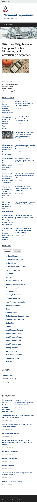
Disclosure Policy (9, 379)
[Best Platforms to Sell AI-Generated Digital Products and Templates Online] (7, 158)
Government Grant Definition (11, 433)
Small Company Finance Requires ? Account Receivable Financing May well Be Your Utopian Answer (17, 442)
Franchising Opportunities (10, 451)
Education (9, 274)
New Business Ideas (12, 305)
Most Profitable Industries (15, 302)
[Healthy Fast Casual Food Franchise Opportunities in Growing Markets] (7, 228)
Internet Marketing (12, 298)
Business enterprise (8, 465)
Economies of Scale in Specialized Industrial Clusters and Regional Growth (24, 103)
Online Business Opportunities (17, 316)
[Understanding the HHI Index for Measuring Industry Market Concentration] (7, 215)
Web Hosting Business (13, 355)
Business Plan (10, 263)
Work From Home (12, 358)
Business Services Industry (15, 267)
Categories (7, 251)
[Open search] (32, 25)
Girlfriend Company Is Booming (12, 481)
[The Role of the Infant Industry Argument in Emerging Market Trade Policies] (7, 174)
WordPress (12, 499)
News (7, 309)
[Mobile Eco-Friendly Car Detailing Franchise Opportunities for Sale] (7, 117)
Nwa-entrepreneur (19, 15)
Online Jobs (9, 323)
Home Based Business (13, 281)
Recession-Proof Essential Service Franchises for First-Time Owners (23, 188)
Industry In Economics (13, 295)
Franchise (9, 277)
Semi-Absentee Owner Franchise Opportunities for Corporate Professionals (25, 147)
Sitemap (6, 382)
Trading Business (11, 348)
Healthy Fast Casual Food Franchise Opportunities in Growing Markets (23, 230)
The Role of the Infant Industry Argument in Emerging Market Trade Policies (24, 175)
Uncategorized (11, 351)
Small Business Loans (13, 344)
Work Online (10, 362)
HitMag (20, 499)
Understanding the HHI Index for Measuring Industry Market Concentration (24, 217)
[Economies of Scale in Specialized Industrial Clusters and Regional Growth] (7, 102)
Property (8, 326)
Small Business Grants (13, 337)
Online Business (11, 312)
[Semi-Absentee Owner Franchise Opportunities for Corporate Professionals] (7, 145)
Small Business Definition (15, 333)
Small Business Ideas (13, 341)
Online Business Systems (14, 319)
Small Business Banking (14, 330)
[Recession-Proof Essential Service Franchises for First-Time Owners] (7, 187)
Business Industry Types (14, 259)
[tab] (7, 251)
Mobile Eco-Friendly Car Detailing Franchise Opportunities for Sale (22, 118)
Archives (17, 251)
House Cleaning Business (14, 288)
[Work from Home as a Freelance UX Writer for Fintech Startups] (7, 202)
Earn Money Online (12, 270)
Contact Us (7, 375)
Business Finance (11, 256)
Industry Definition (12, 291)
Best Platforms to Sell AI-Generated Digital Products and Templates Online (24, 160)
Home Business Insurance (15, 284)
